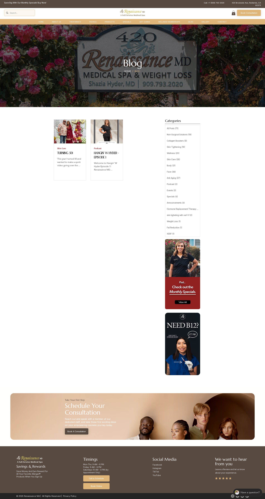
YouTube (157, 475)
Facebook (157, 465)
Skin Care (61, 148)
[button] (233, 13)
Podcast (97, 148)
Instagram (157, 468)
